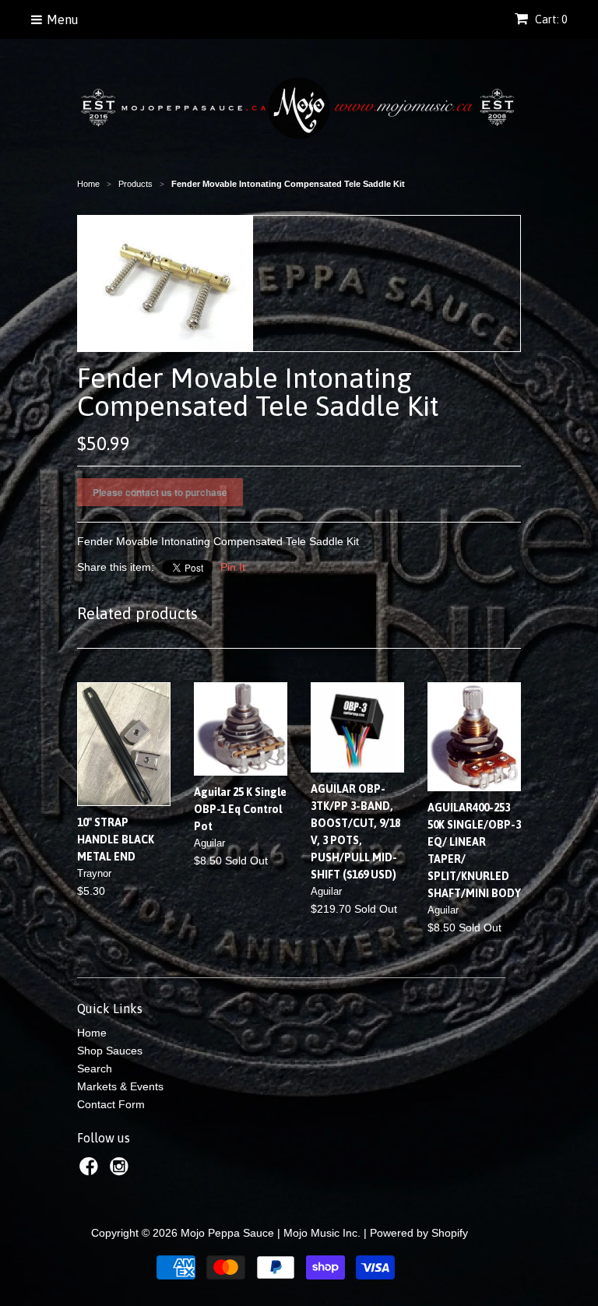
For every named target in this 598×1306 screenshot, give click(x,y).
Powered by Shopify (419, 1233)
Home (92, 1032)
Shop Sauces (109, 1050)
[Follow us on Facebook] (91, 1171)
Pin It (232, 567)
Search (94, 1068)
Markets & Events (120, 1086)
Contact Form (111, 1104)
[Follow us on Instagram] (121, 1171)
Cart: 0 (550, 19)
